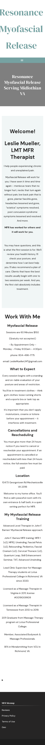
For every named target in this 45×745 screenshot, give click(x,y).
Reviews (6, 710)
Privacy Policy (8, 715)
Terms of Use (8, 721)
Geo (4, 727)
